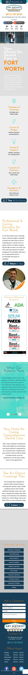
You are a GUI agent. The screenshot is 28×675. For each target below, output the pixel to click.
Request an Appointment (14, 2)
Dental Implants (14, 558)
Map (21, 29)
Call (12, 29)
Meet (16, 264)
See (16, 200)
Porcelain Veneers (14, 579)
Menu (6, 29)
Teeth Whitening (14, 554)
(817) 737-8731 (14, 14)
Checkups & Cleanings (14, 550)
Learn (16, 505)
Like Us (9, 23)
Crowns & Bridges (14, 562)
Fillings (14, 587)
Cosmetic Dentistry (14, 575)
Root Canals (14, 571)
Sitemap (12, 670)
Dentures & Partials (14, 583)
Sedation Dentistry (14, 566)
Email (16, 29)
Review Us (20, 23)
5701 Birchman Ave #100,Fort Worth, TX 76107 (15, 638)
